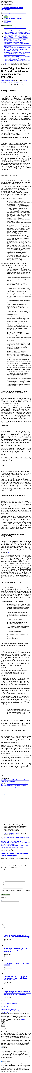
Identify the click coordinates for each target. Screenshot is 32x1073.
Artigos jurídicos (9, 63)
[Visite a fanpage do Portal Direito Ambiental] (13, 13)
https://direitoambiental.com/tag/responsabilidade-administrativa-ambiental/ (15, 780)
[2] (8, 552)
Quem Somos (7, 21)
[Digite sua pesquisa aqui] (1, 1)
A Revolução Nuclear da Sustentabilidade (15, 36)
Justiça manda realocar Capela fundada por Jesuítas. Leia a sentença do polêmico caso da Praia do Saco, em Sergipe (17, 993)
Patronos (6, 20)
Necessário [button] (3, 1046)
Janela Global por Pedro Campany (13, 18)
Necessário (5, 1047)
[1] (9, 423)
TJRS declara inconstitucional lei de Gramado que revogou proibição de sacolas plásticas (15, 978)
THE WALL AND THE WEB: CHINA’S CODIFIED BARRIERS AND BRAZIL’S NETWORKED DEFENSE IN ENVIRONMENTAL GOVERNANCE (17, 39)
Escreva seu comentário (17, 82)
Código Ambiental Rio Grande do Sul (13, 837)
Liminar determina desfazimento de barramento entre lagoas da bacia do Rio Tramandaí (17, 950)
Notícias (8, 82)
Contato (6, 22)
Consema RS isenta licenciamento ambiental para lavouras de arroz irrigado (17, 936)
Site (2, 887)
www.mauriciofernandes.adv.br (12, 833)
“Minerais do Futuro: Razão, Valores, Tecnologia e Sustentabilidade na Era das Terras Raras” (17, 52)
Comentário (4, 870)
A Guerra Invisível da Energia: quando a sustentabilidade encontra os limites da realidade (17, 60)
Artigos (6, 17)
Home (5, 15)
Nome (3, 882)
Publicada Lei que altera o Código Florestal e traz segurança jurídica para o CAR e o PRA (15, 846)
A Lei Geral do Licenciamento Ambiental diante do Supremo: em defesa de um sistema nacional (17, 31)
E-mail (3, 885)
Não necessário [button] (5, 1060)
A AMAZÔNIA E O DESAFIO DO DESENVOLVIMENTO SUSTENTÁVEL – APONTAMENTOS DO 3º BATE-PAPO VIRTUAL (15, 843)
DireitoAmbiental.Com (7, 80)
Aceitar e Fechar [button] (5, 1020)
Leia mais (23, 1019)
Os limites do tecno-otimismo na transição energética (14, 854)
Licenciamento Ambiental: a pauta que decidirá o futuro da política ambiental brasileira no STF (17, 34)
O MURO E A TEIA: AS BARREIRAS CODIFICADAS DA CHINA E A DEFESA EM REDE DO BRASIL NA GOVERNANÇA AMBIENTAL (17, 49)
